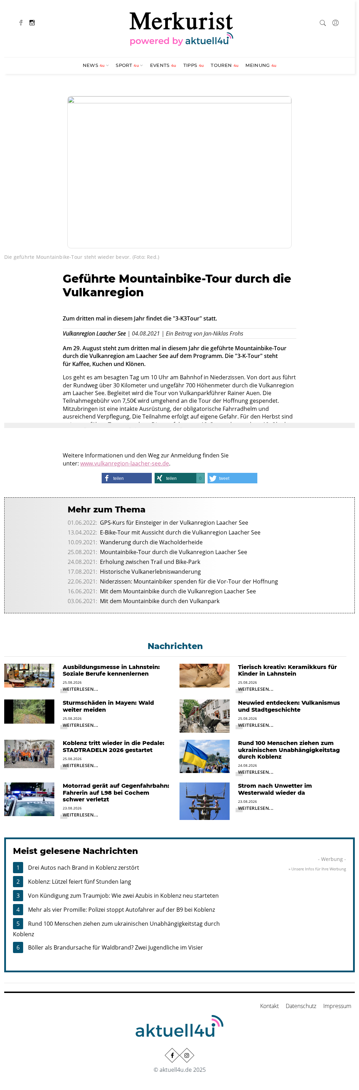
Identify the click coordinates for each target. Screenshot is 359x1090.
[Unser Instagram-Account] (187, 1055)
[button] (127, 478)
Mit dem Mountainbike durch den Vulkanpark (159, 601)
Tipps (193, 65)
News (94, 65)
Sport (127, 65)
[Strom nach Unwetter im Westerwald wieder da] (205, 801)
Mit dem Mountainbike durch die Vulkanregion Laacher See (178, 591)
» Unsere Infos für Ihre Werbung (317, 868)
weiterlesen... (81, 689)
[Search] (323, 21)
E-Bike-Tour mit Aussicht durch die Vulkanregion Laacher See (180, 532)
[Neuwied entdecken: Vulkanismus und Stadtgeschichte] (205, 715)
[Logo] (181, 27)
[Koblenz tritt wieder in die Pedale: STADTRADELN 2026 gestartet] (29, 753)
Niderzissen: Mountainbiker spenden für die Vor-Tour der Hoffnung (189, 581)
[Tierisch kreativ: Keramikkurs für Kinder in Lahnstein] (205, 675)
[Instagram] (32, 22)
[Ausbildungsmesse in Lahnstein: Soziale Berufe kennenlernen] (29, 675)
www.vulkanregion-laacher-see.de (124, 463)
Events (163, 65)
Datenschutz (301, 1006)
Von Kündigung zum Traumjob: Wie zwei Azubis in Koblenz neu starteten (123, 895)
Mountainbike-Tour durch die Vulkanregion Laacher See (173, 552)
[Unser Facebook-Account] (172, 1055)
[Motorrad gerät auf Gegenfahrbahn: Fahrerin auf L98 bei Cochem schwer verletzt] (29, 798)
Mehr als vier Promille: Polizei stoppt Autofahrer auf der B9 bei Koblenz (121, 909)
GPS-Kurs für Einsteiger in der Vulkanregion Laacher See (174, 522)
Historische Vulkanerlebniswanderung (150, 571)
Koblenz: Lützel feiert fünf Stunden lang (79, 881)
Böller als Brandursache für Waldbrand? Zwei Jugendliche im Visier (115, 947)
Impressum (337, 1006)
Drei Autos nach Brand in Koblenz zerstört (83, 867)
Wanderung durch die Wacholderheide (151, 542)
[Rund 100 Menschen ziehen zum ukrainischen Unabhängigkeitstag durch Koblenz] (205, 756)
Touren (224, 65)
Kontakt (269, 1006)
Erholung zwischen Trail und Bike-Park (150, 562)
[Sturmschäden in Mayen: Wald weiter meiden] (29, 711)
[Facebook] (21, 22)
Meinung (260, 65)
